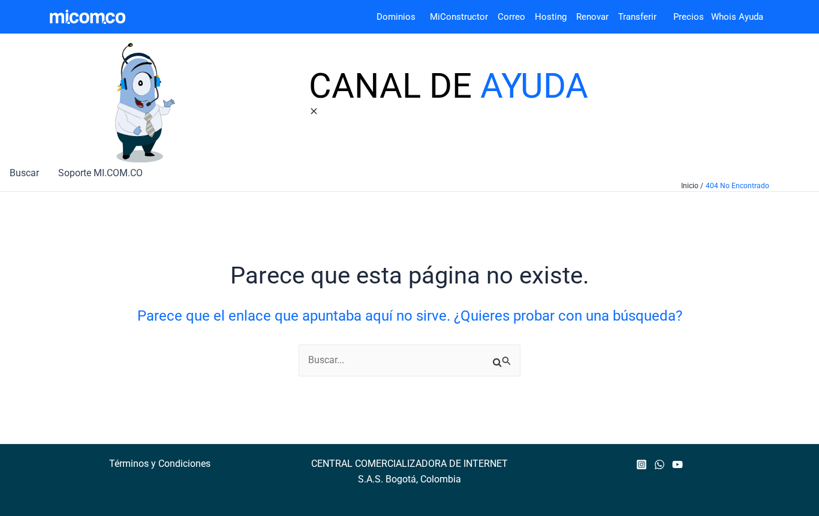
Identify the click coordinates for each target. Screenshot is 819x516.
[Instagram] (641, 464)
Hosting (555, 16)
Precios (681, 16)
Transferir (638, 16)
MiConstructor (464, 16)
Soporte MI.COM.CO (100, 173)
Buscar (24, 173)
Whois (720, 16)
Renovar (592, 16)
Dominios (398, 16)
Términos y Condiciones (159, 463)
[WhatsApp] (659, 464)
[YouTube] (677, 464)
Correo (511, 16)
